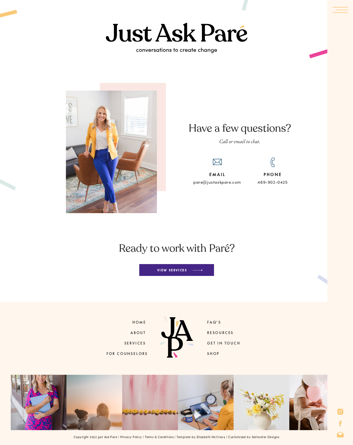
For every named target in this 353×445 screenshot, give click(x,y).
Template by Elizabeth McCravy (201, 437)
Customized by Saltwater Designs (253, 437)
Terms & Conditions (159, 437)
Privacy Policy (131, 437)
